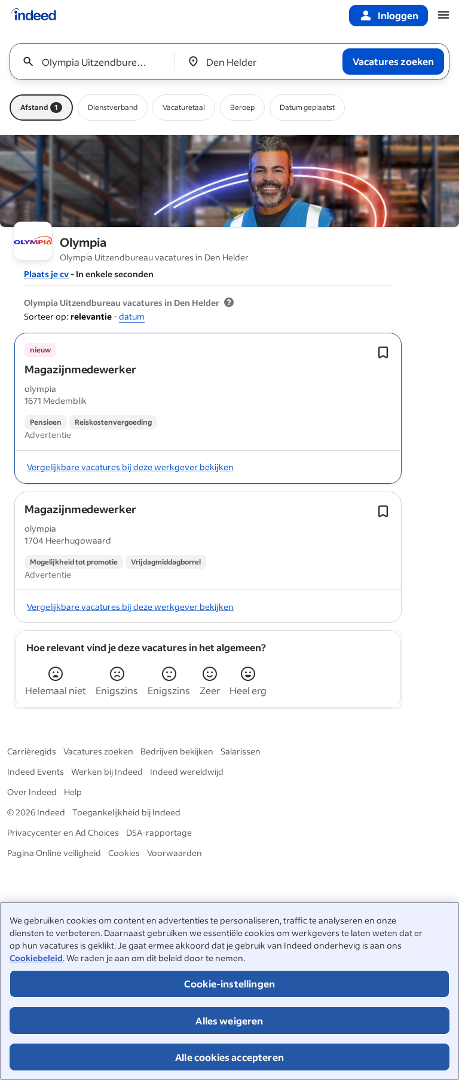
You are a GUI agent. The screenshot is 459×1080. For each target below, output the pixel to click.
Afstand (39, 107)
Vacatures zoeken (98, 751)
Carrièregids (31, 751)
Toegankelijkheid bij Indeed (126, 812)
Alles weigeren (229, 1020)
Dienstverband (112, 107)
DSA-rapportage (159, 832)
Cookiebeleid (36, 958)
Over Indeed (32, 791)
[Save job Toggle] (383, 352)
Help (73, 791)
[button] (80, 369)
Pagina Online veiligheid (54, 852)
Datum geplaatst (307, 107)
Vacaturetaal (184, 107)
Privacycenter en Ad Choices (63, 832)
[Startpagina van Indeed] (33, 15)
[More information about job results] (229, 303)
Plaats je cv (46, 274)
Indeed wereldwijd (187, 771)
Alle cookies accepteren (229, 1057)
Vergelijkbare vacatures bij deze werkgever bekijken (130, 467)
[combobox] (95, 61)
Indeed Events (35, 771)
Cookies (124, 852)
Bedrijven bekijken (176, 751)
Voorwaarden (174, 852)
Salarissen (241, 751)
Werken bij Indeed (107, 771)
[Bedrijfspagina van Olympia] (229, 181)
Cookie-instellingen (229, 983)
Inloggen (398, 15)
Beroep (242, 107)
